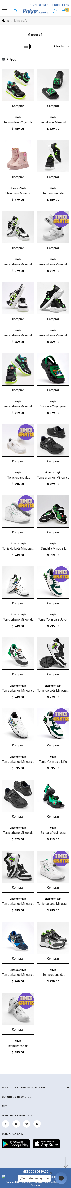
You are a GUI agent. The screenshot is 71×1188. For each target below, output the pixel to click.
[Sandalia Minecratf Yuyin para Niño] (53, 511)
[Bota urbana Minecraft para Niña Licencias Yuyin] (18, 156)
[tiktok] (37, 1124)
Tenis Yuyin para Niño (53, 762)
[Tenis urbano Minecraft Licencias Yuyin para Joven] (18, 582)
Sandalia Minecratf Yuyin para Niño (53, 549)
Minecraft (20, 20)
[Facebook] (5, 1124)
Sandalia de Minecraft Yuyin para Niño (53, 122)
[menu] (4, 11)
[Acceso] (55, 11)
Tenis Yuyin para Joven (53, 619)
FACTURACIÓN (60, 5)
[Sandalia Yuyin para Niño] (53, 369)
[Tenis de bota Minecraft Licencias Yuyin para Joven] (53, 653)
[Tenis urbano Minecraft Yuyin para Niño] (18, 227)
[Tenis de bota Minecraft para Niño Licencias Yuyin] (18, 511)
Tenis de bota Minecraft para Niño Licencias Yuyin (18, 549)
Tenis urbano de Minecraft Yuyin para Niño (53, 193)
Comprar (18, 106)
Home (6, 20)
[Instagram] (16, 1124)
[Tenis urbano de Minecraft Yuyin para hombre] (18, 440)
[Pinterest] (26, 1124)
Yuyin (18, 117)
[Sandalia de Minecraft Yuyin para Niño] (53, 85)
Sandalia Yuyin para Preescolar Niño (53, 833)
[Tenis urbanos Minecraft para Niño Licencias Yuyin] (53, 440)
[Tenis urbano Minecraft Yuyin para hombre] (18, 298)
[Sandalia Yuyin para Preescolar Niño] (53, 796)
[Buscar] (15, 11)
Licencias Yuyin (18, 188)
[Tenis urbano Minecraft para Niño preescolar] (18, 369)
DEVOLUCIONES (39, 5)
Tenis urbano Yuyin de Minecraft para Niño (18, 122)
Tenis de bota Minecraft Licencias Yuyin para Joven (53, 691)
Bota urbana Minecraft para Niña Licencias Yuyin (18, 193)
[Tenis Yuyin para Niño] (53, 724)
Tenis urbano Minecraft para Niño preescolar (18, 407)
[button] (25, 46)
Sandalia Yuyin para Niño (53, 407)
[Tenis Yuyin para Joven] (53, 582)
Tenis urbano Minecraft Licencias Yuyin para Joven (18, 620)
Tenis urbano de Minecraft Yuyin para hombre (18, 478)
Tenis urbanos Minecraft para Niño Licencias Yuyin (53, 478)
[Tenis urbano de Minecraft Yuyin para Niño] (53, 156)
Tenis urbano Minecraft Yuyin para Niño (18, 264)
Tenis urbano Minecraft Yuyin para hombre (18, 335)
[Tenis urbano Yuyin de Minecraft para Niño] (18, 85)
